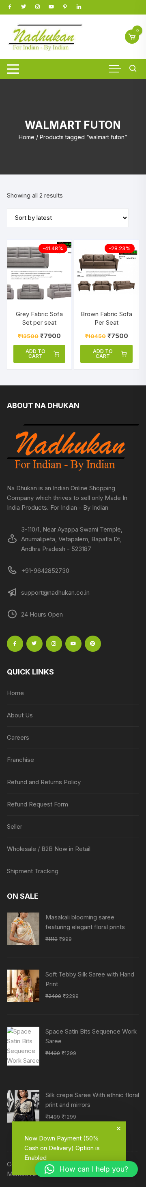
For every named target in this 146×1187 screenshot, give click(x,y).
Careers (18, 737)
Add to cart (35, 353)
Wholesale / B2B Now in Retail (48, 849)
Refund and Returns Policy (44, 782)
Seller (14, 826)
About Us (20, 715)
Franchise (20, 760)
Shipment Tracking (32, 871)
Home (26, 137)
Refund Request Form (37, 804)
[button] (86, 1169)
